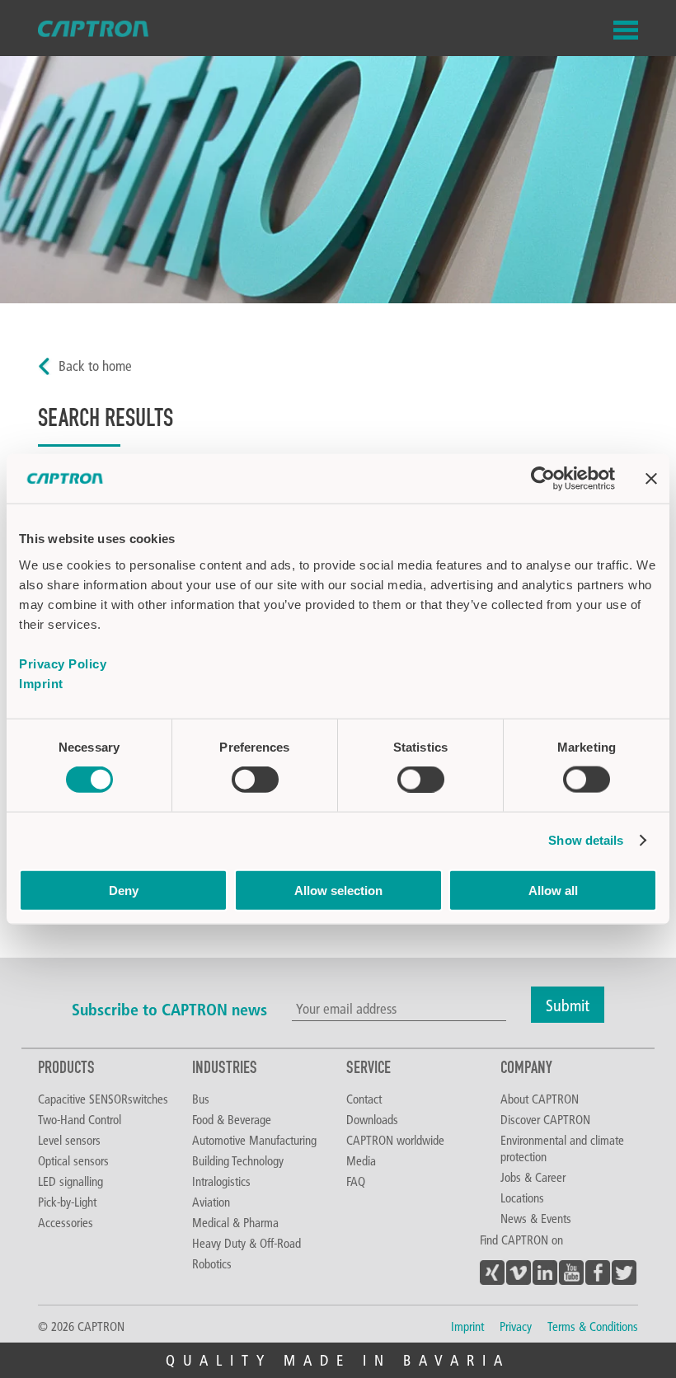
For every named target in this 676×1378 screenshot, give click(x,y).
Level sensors (69, 1140)
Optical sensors (73, 1160)
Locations (522, 1197)
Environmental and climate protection (562, 1148)
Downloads (372, 1119)
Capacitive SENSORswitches (103, 1098)
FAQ (355, 1181)
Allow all (553, 890)
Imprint (41, 683)
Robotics (212, 1263)
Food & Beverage (231, 1119)
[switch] (255, 779)
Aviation (211, 1201)
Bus (200, 1098)
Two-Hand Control (79, 1119)
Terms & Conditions (592, 1326)
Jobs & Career (533, 1177)
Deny (123, 890)
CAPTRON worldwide (395, 1140)
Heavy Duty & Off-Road (246, 1243)
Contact (364, 1098)
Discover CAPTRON (545, 1119)
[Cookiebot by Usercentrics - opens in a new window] (543, 478)
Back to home (95, 365)
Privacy (516, 1326)
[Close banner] (651, 479)
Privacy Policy (62, 663)
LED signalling (70, 1181)
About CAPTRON (539, 1098)
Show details (585, 840)
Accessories (65, 1222)
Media (361, 1160)
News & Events (535, 1218)
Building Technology (238, 1160)
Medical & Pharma (235, 1222)
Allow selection (338, 890)
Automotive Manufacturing (254, 1140)
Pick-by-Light (67, 1201)
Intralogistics (221, 1181)
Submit (567, 1004)
